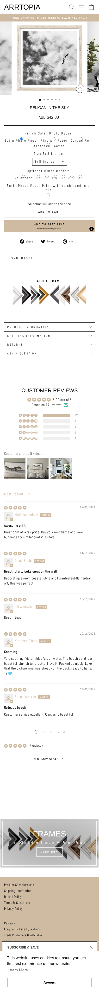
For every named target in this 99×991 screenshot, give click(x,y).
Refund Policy (13, 897)
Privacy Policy (13, 909)
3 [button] (51, 732)
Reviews (9, 923)
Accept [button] (49, 982)
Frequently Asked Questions (22, 929)
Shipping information (29, 335)
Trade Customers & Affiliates (23, 935)
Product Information (28, 327)
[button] (49, 226)
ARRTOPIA (22, 7)
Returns (15, 344)
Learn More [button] (18, 970)
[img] (15, 508)
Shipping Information (17, 891)
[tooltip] (91, 229)
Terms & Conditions (17, 903)
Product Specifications (19, 885)
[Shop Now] (49, 843)
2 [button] (43, 732)
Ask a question (22, 353)
